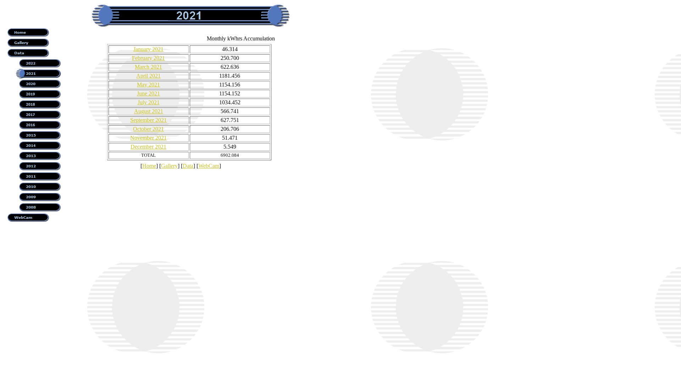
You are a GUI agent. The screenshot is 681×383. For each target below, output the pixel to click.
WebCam (208, 166)
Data (188, 166)
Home (149, 166)
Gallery (169, 166)
